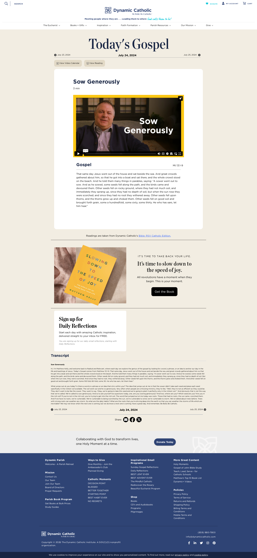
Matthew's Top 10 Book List (188, 478)
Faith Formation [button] (129, 25)
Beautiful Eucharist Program (145, 488)
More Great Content (186, 460)
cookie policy (201, 555)
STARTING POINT (97, 494)
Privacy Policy (181, 494)
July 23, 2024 (63, 55)
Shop (134, 496)
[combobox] (102, 4)
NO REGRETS (95, 501)
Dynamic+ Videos (183, 481)
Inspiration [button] (102, 25)
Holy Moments (181, 464)
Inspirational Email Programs (143, 461)
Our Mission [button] (187, 25)
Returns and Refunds (184, 501)
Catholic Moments (99, 479)
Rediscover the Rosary (142, 485)
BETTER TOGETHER (98, 490)
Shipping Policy (182, 504)
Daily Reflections (139, 470)
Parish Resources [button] (159, 25)
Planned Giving (96, 471)
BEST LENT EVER (140, 474)
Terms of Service (182, 497)
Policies (179, 489)
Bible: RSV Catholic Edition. (155, 235)
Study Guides (52, 507)
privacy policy (182, 555)
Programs (136, 508)
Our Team (50, 480)
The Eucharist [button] (50, 25)
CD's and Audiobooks (142, 504)
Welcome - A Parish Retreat (59, 464)
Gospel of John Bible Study (188, 467)
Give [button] (208, 25)
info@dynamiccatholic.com (201, 536)
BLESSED (93, 487)
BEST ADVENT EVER (141, 478)
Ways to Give (96, 460)
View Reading (96, 63)
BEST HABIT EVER (97, 497)
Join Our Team (52, 483)
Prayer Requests (53, 491)
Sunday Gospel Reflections (144, 467)
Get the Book (164, 291)
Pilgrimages (137, 511)
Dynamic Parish (55, 460)
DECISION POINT (97, 483)
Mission (50, 472)
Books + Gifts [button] (77, 25)
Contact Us (51, 476)
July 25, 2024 (190, 55)
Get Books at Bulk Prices (57, 503)
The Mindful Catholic (141, 481)
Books (134, 501)
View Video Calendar (69, 63)
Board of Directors (54, 487)
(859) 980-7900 (207, 532)
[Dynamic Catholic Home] (128, 11)
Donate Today (164, 442)
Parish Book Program (58, 499)
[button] (212, 3)
